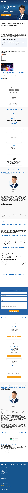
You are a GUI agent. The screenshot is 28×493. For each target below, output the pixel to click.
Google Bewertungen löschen (6, 238)
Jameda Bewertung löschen (4, 483)
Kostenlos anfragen (6, 15)
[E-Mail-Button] (24, 1)
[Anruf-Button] (22, 1)
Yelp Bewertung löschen (4, 482)
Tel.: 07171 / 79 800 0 (4, 474)
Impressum (2, 477)
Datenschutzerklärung (4, 478)
